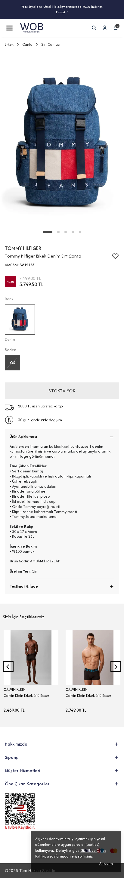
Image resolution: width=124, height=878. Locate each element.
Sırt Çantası (50, 44)
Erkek (9, 44)
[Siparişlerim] (104, 27)
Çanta (27, 44)
